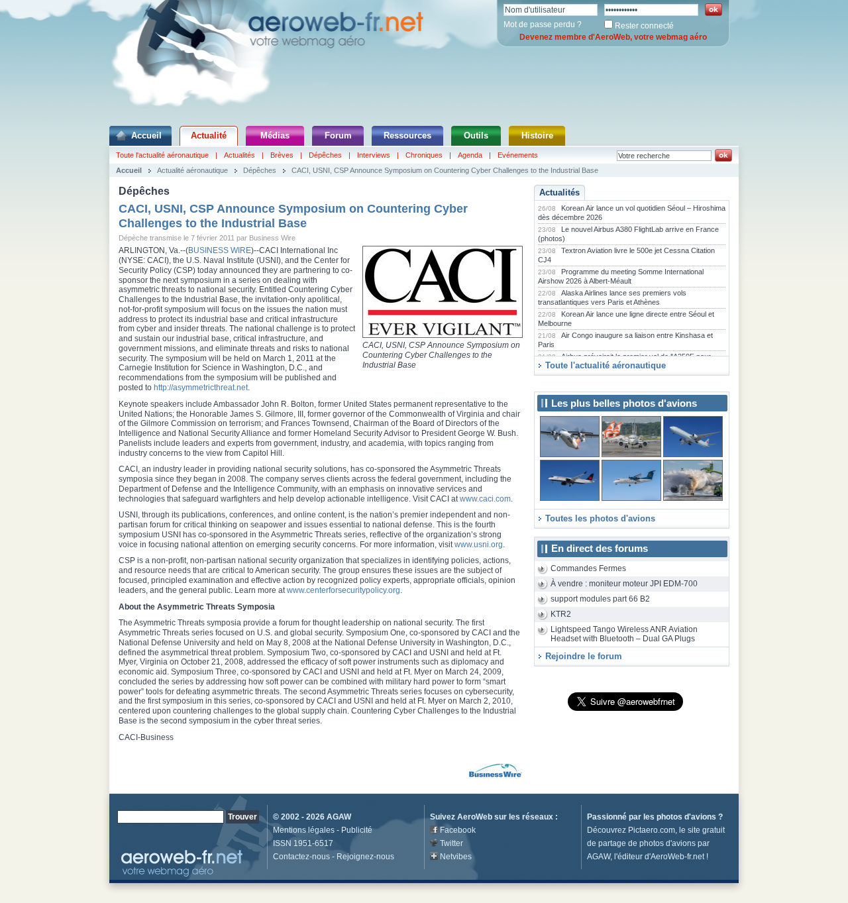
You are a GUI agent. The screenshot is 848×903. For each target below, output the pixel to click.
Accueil (146, 135)
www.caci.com (485, 499)
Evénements (518, 155)
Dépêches (325, 155)
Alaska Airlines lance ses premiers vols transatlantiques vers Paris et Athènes (612, 297)
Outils (476, 135)
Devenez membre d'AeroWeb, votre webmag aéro (613, 37)
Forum (338, 135)
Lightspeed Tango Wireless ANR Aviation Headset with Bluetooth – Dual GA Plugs (624, 634)
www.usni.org (478, 544)
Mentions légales (304, 830)
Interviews (373, 155)
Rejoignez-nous (365, 856)
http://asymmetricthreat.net (201, 387)
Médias (275, 135)
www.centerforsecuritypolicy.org (343, 590)
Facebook (458, 830)
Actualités (239, 155)
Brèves (281, 155)
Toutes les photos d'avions (600, 518)
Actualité (209, 135)
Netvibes (456, 856)
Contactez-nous (301, 856)
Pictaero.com (651, 830)
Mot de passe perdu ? (543, 24)
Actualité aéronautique (192, 170)
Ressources (407, 135)
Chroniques (424, 155)
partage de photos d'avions (647, 843)
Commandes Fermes (588, 568)
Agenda (470, 155)
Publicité (356, 830)
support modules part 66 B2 (600, 599)
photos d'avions (686, 817)
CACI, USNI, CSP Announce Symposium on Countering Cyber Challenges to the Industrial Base (445, 170)
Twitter (451, 843)
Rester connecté (644, 25)
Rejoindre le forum (583, 656)
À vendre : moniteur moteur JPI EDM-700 (624, 583)
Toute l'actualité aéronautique (162, 155)
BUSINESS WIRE (219, 250)
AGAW (339, 817)
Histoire (537, 135)
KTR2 (561, 614)
